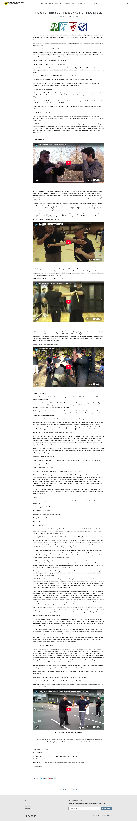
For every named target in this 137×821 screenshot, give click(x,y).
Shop (56, 3)
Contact (89, 3)
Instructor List (81, 3)
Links (73, 3)
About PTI (48, 3)
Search (27, 801)
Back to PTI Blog (70, 789)
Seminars (67, 3)
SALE (95, 3)
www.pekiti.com (37, 766)
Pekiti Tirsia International (104, 815)
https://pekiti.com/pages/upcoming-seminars (45, 758)
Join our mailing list (75, 800)
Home (41, 3)
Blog (61, 3)
